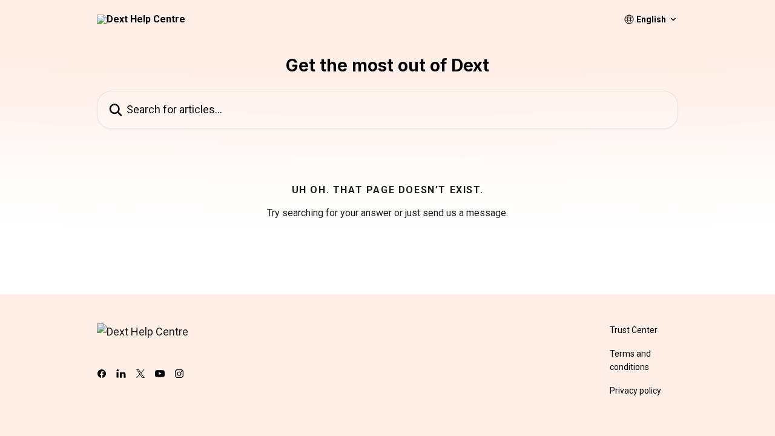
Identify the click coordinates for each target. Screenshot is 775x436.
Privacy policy (635, 390)
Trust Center (634, 330)
